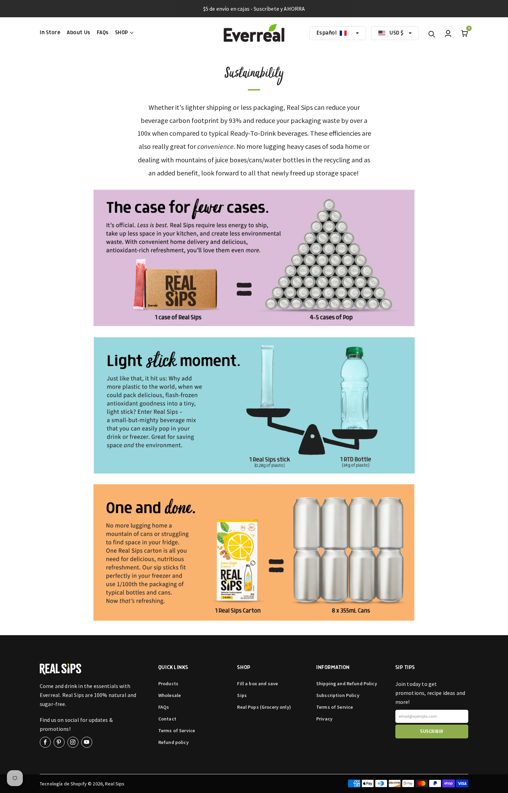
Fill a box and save (257, 683)
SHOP (121, 33)
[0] (464, 33)
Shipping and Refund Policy (346, 683)
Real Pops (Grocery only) (264, 707)
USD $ (396, 33)
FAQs (103, 33)
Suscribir (431, 731)
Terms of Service (176, 730)
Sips (242, 695)
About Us (78, 33)
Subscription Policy (337, 695)
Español (327, 33)
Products (168, 683)
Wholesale (169, 695)
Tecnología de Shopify (63, 784)
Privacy (324, 719)
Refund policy (173, 742)
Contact (167, 719)
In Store (50, 33)
